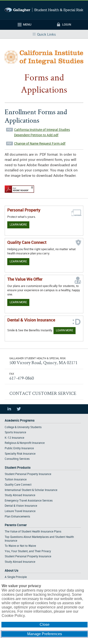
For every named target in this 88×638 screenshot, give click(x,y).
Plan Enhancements (17, 516)
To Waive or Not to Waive (20, 545)
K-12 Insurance (14, 437)
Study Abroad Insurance (20, 495)
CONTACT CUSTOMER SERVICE (42, 393)
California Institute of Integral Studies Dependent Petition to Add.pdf (42, 132)
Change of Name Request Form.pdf (39, 143)
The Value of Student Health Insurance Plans (33, 531)
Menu (27, 24)
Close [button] (45, 625)
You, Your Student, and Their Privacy (28, 551)
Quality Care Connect (18, 484)
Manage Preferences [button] (44, 634)
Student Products (18, 467)
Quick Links (46, 35)
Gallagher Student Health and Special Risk (44, 10)
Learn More (18, 224)
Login (66, 24)
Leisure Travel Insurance (20, 511)
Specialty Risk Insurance (20, 453)
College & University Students (23, 427)
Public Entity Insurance (19, 448)
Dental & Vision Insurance (21, 505)
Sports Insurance (15, 432)
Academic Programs (19, 420)
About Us (11, 570)
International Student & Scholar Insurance (31, 490)
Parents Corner (16, 525)
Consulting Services (17, 459)
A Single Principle (16, 577)
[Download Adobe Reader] (19, 193)
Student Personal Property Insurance (28, 474)
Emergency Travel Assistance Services (29, 500)
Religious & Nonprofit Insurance (25, 443)
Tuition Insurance (16, 479)
